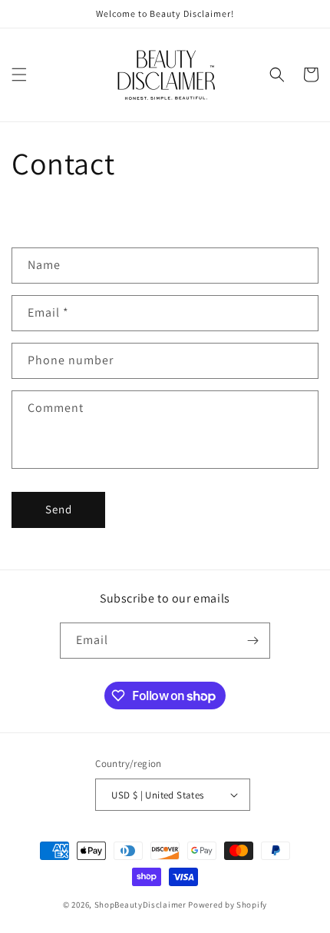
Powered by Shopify (227, 904)
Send (58, 509)
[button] (19, 74)
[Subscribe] (252, 641)
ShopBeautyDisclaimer (140, 904)
